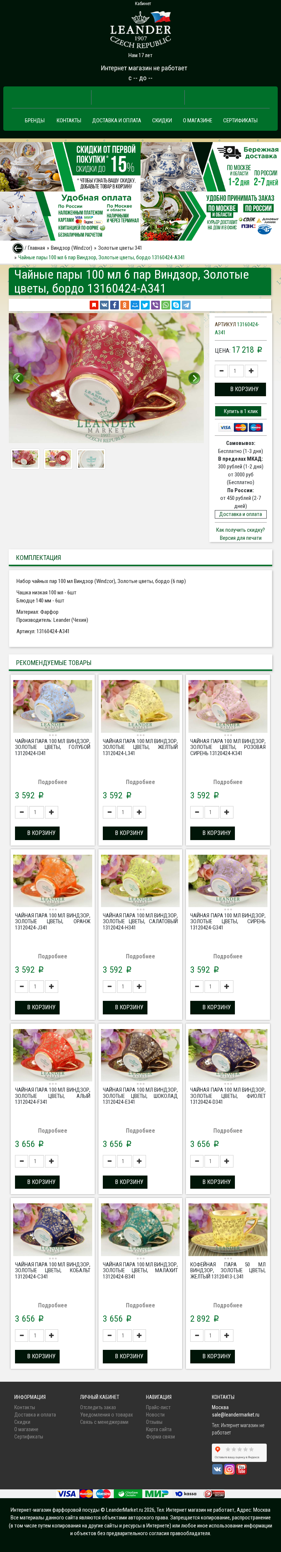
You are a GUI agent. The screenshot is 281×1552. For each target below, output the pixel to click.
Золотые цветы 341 (120, 248)
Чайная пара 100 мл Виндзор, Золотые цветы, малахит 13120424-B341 (140, 1270)
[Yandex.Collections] (94, 305)
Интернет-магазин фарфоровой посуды (55, 1510)
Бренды (35, 120)
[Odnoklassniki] (124, 305)
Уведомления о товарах (106, 1415)
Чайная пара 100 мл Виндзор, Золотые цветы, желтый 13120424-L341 (140, 747)
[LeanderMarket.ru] (140, 27)
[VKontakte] (104, 305)
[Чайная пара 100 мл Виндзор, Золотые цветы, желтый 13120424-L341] (140, 707)
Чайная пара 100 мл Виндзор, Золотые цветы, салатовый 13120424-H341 (140, 921)
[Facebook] (114, 305)
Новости (155, 1415)
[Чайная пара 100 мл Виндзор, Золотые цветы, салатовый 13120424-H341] (140, 882)
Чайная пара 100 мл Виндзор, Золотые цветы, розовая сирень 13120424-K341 (228, 747)
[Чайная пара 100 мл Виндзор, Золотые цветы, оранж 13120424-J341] (52, 882)
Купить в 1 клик (240, 411)
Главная (36, 248)
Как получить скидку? (240, 530)
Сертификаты (240, 120)
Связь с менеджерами (104, 1422)
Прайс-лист (158, 1407)
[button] (240, 389)
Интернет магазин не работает (144, 68)
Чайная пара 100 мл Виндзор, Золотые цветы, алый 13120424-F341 (52, 1096)
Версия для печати (241, 538)
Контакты (69, 120)
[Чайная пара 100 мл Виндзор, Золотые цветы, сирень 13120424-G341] (227, 882)
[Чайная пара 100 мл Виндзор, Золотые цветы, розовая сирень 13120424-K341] (227, 707)
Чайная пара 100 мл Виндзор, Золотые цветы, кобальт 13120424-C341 (52, 1270)
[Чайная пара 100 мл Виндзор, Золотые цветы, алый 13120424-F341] (52, 1056)
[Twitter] (145, 305)
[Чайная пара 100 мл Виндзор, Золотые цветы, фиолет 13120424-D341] (227, 1056)
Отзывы (154, 1422)
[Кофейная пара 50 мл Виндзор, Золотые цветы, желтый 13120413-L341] (227, 1230)
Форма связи (160, 1437)
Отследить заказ (98, 1407)
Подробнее (52, 782)
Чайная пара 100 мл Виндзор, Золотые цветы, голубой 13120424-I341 (52, 747)
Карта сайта (159, 1429)
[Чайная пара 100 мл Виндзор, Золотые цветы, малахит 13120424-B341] (140, 1230)
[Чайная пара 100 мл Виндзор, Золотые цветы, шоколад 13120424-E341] (140, 1056)
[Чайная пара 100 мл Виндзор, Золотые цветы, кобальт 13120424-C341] (52, 1230)
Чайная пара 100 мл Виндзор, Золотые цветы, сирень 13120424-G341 (228, 921)
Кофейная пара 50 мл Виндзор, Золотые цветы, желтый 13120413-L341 (228, 1270)
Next (194, 378)
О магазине (197, 120)
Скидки (162, 120)
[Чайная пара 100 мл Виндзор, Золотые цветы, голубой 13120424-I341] (52, 707)
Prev (18, 378)
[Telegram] (186, 305)
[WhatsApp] (165, 305)
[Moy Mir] (135, 305)
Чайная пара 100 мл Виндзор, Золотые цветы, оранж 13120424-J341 (52, 921)
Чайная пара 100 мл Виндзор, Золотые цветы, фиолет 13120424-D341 (228, 1096)
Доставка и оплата (116, 120)
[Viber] (155, 305)
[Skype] (176, 305)
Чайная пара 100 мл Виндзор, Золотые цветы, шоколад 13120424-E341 (140, 1096)
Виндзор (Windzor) (71, 248)
